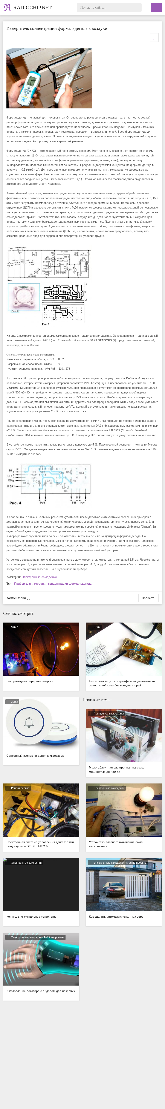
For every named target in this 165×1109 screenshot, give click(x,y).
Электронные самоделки (39, 577)
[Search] (137, 7)
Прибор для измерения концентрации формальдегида (53, 583)
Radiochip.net (32, 7)
